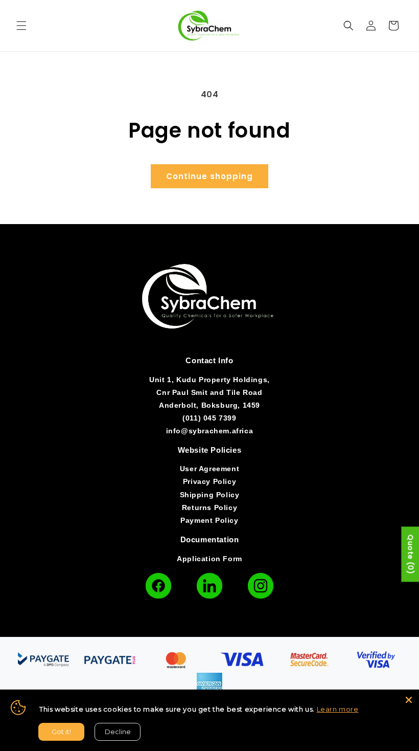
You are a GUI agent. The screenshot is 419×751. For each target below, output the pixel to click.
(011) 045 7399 (209, 418)
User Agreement (209, 469)
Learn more (338, 709)
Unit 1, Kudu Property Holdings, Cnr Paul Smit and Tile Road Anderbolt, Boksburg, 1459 (209, 392)
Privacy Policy (209, 481)
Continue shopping (209, 176)
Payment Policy (209, 520)
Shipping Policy (210, 495)
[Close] (409, 700)
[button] (21, 25)
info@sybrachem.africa (209, 431)
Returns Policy (209, 507)
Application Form (209, 559)
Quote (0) (410, 554)
